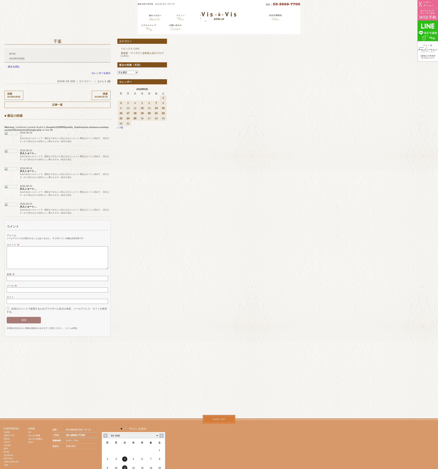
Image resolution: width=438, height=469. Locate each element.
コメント (13, 244)
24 (128, 118)
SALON (7, 445)
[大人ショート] (11, 152)
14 (156, 108)
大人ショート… (28, 153)
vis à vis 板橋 (34, 435)
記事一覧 (57, 104)
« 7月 (120, 127)
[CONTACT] (175, 28)
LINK (6, 465)
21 (156, 113)
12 (142, 108)
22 (163, 113)
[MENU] (180, 18)
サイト (10, 297)
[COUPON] (149, 28)
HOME (7, 432)
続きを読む (14, 66)
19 (142, 113)
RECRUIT (8, 458)
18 (135, 113)
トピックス (127, 48)
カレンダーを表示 (101, 73)
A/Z (29, 432)
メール (12, 285)
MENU (7, 439)
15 (163, 108)
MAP (6, 448)
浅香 (14, 95)
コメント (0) (104, 81)
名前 (11, 274)
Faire (30, 442)
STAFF (7, 442)
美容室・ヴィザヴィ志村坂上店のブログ (142, 53)
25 (135, 118)
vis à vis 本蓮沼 (35, 439)
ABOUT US (9, 435)
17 (128, 113)
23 (121, 118)
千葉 (57, 41)
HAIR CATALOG (11, 462)
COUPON (8, 455)
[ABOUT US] (155, 18)
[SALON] (275, 18)
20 (149, 113)
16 (121, 113)
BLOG (6, 452)
